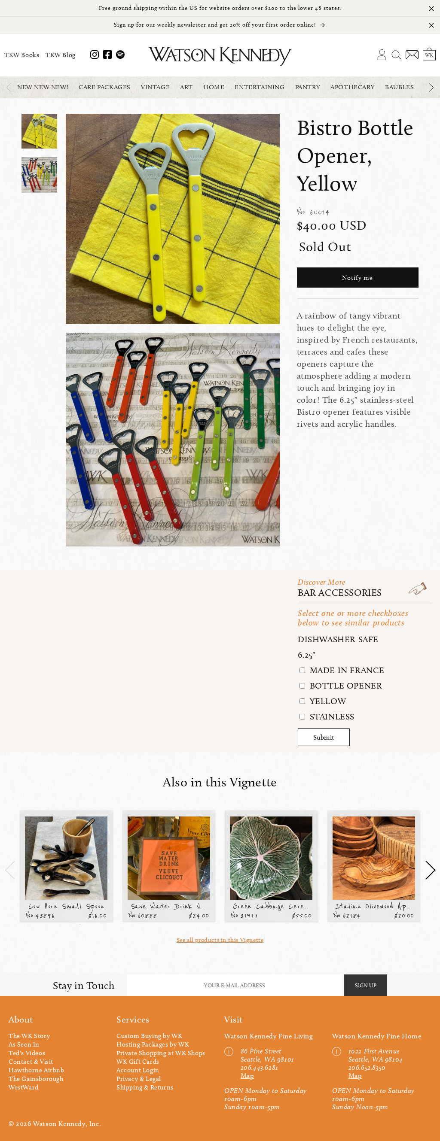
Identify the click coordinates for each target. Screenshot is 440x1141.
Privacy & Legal (138, 1079)
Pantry (308, 87)
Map (247, 1075)
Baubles (399, 87)
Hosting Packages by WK (152, 1044)
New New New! (42, 87)
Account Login (137, 1070)
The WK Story (29, 1036)
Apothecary (352, 87)
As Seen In (24, 1044)
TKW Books (21, 55)
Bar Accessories (340, 592)
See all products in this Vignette (220, 940)
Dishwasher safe (338, 639)
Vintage (155, 87)
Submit (323, 737)
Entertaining (259, 87)
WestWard (24, 1087)
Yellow (326, 701)
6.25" (307, 654)
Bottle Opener (344, 685)
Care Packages (105, 87)
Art (186, 87)
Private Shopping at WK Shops (160, 1053)
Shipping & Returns (145, 1087)
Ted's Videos (27, 1053)
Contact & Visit (31, 1061)
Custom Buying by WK (149, 1036)
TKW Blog (61, 55)
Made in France (346, 670)
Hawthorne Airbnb (36, 1070)
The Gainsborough (36, 1079)
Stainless (330, 716)
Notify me (357, 278)
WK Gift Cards (137, 1061)
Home (213, 87)
